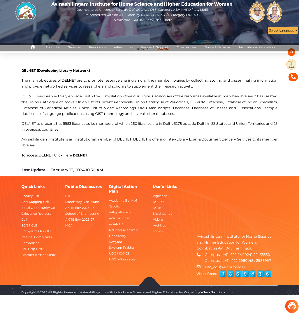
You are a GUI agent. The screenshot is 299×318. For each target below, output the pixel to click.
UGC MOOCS (119, 253)
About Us (53, 47)
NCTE (157, 208)
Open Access (187, 47)
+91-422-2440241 (238, 255)
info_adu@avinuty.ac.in (225, 267)
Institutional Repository (257, 47)
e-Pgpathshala (120, 212)
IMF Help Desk (32, 249)
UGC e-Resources (122, 259)
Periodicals (97, 47)
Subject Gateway (218, 47)
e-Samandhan (119, 218)
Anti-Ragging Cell (35, 202)
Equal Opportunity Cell (38, 208)
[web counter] (245, 274)
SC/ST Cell (29, 225)
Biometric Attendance (38, 255)
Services (74, 47)
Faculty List (30, 196)
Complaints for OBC (37, 231)
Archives (159, 225)
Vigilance (160, 196)
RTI (67, 196)
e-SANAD (116, 224)
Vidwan (158, 219)
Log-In (158, 231)
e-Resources (123, 47)
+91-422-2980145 (238, 260)
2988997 (263, 260)
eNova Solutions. (213, 292)
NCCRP (158, 202)
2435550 (262, 255)
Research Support (155, 47)
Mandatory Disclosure (82, 202)
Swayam (115, 242)
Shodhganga (162, 214)
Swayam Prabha (121, 247)
